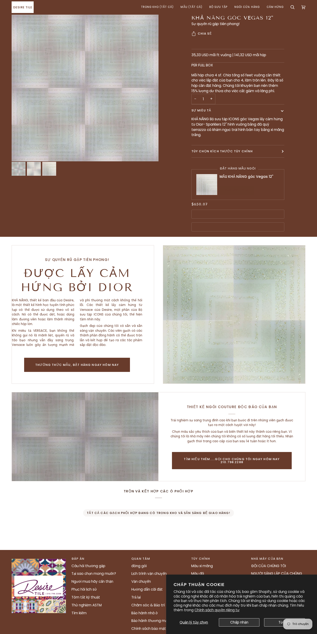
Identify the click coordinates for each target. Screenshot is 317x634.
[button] (157, 7)
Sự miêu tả (201, 110)
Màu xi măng (202, 565)
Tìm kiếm (79, 613)
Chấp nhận (239, 622)
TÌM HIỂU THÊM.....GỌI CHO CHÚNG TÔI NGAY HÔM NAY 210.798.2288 (232, 460)
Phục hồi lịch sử (84, 589)
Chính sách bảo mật (148, 628)
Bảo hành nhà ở (144, 613)
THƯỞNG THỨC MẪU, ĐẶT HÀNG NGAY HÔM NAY (77, 365)
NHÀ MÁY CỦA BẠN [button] (267, 558)
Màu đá (197, 573)
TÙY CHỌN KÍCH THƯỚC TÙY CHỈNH (222, 151)
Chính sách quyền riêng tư (216, 610)
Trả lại (136, 597)
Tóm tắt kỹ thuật (85, 597)
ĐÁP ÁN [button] (77, 558)
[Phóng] (85, 87)
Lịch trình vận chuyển (149, 573)
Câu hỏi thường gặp (88, 565)
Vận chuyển (141, 581)
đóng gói (139, 565)
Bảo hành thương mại (149, 620)
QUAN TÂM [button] (140, 558)
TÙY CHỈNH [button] (200, 558)
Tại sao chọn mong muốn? (93, 573)
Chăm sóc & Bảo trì (148, 605)
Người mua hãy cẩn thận (92, 581)
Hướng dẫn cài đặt (147, 589)
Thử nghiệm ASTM (86, 605)
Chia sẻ (205, 33)
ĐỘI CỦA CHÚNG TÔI (268, 565)
